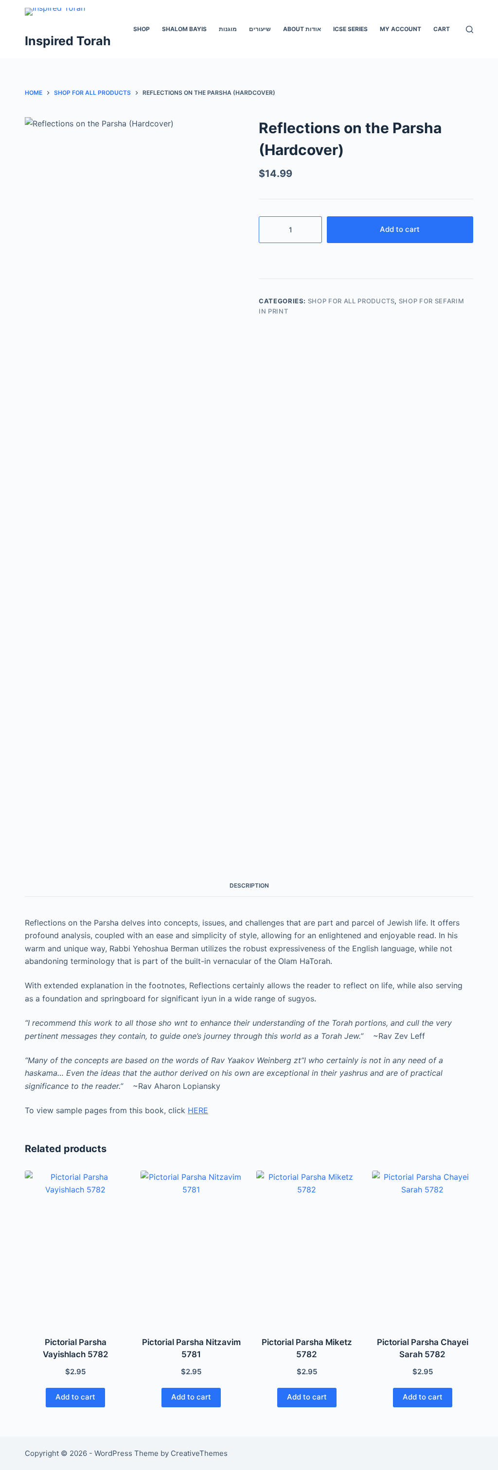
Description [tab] (249, 885)
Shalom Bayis (184, 29)
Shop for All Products (351, 301)
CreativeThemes (199, 1453)
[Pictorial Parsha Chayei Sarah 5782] (422, 1247)
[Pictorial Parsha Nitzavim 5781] (191, 1247)
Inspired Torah (68, 41)
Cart (441, 29)
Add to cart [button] (75, 1396)
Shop (141, 29)
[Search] (469, 29)
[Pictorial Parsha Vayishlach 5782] (75, 1247)
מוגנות (228, 29)
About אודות (302, 29)
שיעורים (260, 29)
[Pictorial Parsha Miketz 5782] (306, 1247)
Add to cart (400, 229)
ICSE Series (350, 29)
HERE (198, 1110)
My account (400, 29)
